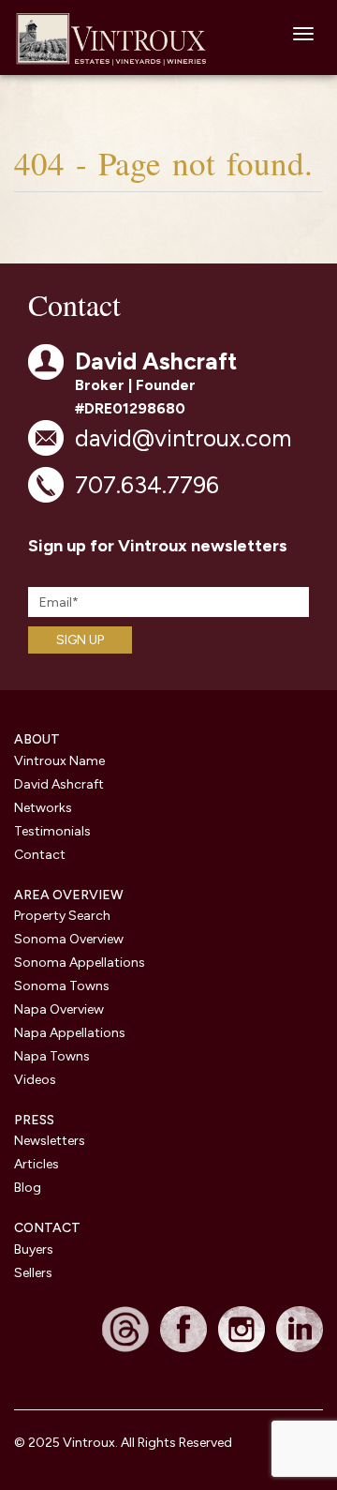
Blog (27, 1188)
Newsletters (49, 1141)
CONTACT (47, 1228)
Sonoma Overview (69, 939)
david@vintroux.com (183, 438)
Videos (35, 1080)
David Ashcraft (59, 784)
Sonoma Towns (62, 986)
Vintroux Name (59, 761)
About (37, 739)
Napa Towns (52, 1056)
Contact (40, 855)
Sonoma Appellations (79, 963)
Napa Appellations (69, 1033)
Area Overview (69, 895)
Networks (43, 808)
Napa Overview (59, 1009)
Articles (36, 1164)
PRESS (34, 1120)
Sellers (33, 1273)
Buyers (33, 1249)
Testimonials (52, 831)
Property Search (62, 916)
